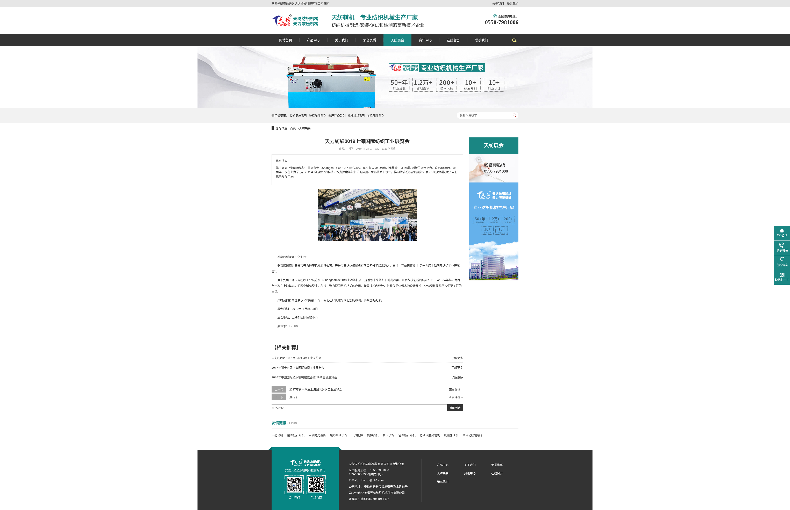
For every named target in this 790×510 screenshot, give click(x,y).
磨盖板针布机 (295, 435)
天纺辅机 (277, 435)
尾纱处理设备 (338, 435)
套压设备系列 (337, 115)
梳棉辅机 (373, 435)
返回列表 (455, 408)
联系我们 (512, 3)
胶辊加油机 (451, 435)
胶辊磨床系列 (298, 115)
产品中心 (442, 465)
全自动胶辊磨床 (472, 435)
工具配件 (357, 435)
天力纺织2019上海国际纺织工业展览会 (296, 358)
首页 (293, 128)
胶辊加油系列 (317, 115)
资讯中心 (470, 473)
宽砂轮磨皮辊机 (430, 435)
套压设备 (388, 435)
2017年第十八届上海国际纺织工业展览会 (298, 367)
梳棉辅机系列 (356, 115)
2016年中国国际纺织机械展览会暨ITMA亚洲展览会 (304, 377)
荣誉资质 (497, 465)
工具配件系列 (375, 115)
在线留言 (497, 473)
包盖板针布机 (407, 435)
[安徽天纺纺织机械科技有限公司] (295, 20)
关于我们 (498, 3)
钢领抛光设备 (317, 435)
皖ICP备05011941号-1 (375, 499)
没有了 (293, 397)
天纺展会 (305, 128)
